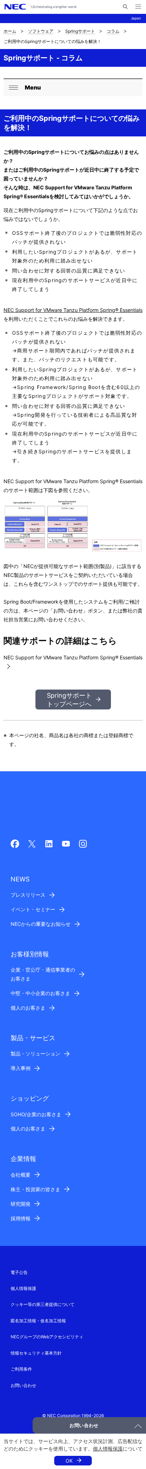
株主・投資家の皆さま (35, 1189)
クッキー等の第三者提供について (42, 1304)
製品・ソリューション (35, 1054)
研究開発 (20, 1204)
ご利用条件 (21, 1369)
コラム (113, 31)
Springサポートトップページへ (69, 699)
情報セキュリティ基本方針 (36, 1353)
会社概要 (20, 1175)
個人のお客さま (28, 1008)
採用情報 (20, 1218)
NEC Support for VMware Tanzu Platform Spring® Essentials (73, 310)
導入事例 (20, 1068)
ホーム (10, 31)
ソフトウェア (41, 31)
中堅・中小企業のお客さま (40, 993)
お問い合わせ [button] (84, 1425)
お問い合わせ (23, 1385)
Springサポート (80, 31)
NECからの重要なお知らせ (41, 924)
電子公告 (19, 1272)
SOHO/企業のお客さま (36, 1114)
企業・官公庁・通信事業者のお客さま (43, 974)
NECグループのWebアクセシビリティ (47, 1336)
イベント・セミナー (33, 909)
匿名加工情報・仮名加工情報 (38, 1320)
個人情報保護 (108, 1449)
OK (69, 1461)
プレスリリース (28, 895)
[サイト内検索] (125, 6)
